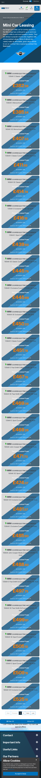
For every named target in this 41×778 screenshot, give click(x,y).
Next (27, 713)
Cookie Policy (11, 769)
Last (33, 713)
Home (4, 17)
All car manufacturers (13, 17)
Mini (21, 17)
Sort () (31, 721)
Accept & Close (20, 774)
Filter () (11, 721)
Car (3, 2)
